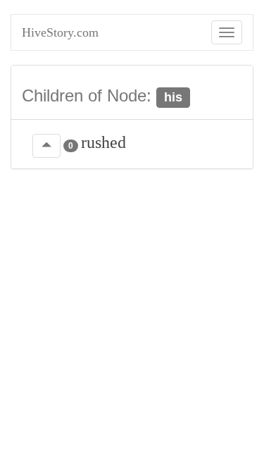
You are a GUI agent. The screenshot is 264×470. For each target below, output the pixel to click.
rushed (103, 142)
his (173, 97)
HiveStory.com (60, 32)
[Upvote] (46, 146)
